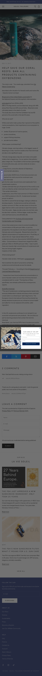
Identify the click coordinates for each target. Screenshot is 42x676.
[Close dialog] (40, 328)
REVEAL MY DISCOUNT (31, 343)
